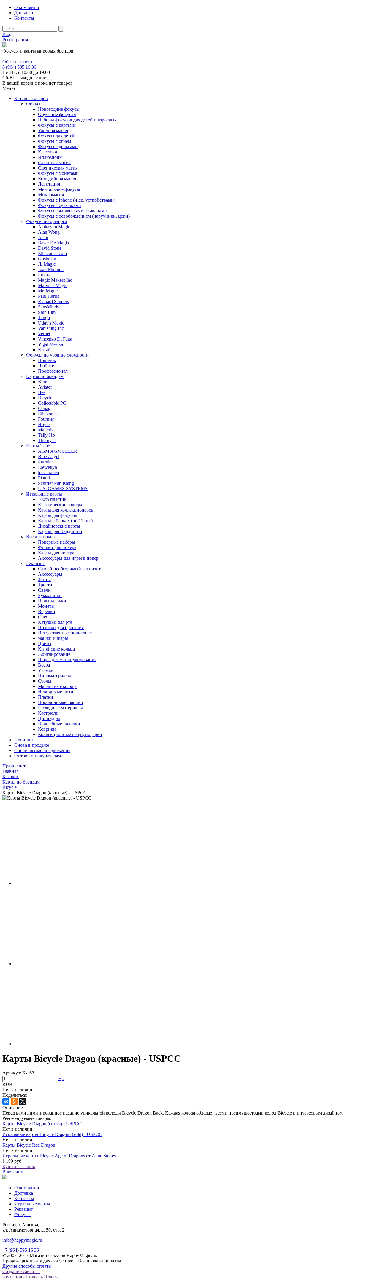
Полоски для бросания (61, 627)
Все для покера (41, 536)
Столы (44, 680)
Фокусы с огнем (54, 141)
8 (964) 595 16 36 (19, 56)
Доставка (23, 12)
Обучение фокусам (57, 114)
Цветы (44, 643)
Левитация (49, 183)
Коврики (47, 729)
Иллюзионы (50, 157)
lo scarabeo (48, 472)
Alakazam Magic (54, 226)
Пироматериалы (54, 675)
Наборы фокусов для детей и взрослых (77, 119)
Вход (7, 34)
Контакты (24, 17)
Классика (47, 151)
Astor (43, 237)
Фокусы (34, 103)
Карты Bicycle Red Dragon (28, 1145)
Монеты (46, 606)
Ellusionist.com (52, 253)
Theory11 (47, 440)
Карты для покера (56, 552)
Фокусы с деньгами (58, 146)
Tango (44, 317)
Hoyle (44, 424)
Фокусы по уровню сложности (57, 354)
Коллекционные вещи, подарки (70, 734)
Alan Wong (49, 232)
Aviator (45, 387)
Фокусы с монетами (58, 173)
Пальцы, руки (52, 600)
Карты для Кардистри (60, 531)
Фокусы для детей (56, 135)
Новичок (47, 360)
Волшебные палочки (59, 723)
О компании (26, 7)
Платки (45, 696)
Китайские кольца (56, 648)
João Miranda (51, 269)
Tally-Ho (46, 435)
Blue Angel (48, 456)
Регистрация (15, 39)
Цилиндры (49, 718)
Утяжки (46, 670)
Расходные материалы (60, 707)
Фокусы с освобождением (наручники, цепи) (84, 216)
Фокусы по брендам (46, 221)
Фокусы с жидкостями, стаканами (72, 210)
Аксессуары (50, 574)
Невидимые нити (55, 691)
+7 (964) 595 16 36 (20, 1250)
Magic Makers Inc (55, 280)
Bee (41, 392)
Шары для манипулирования (67, 659)
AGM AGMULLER (57, 451)
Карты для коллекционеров (66, 509)
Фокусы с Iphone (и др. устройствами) (76, 199)
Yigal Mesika (50, 344)
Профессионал (53, 370)
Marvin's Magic (52, 285)
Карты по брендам (45, 376)
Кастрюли (48, 713)
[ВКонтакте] (6, 1101)
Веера (44, 664)
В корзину (12, 1171)
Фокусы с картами (56, 125)
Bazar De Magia (53, 242)
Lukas (44, 274)
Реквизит (35, 563)
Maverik (46, 429)
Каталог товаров (31, 98)
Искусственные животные (65, 632)
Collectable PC (52, 403)
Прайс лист (14, 765)
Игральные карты (44, 493)
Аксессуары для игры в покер (68, 558)
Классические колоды (60, 504)
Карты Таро (38, 445)
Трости (45, 584)
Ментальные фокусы (59, 189)
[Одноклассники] (14, 1101)
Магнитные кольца (57, 686)
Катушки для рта (55, 622)
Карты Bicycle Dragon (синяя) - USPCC (41, 1123)
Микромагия (51, 194)
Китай (44, 349)
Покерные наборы (56, 542)
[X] (22, 1101)
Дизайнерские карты (59, 525)
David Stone (49, 248)
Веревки (46, 611)
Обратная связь (17, 61)
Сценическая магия (57, 167)
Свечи (44, 590)
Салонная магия (54, 162)
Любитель (48, 365)
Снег (43, 616)
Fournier (46, 419)
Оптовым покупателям (37, 755)
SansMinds (48, 306)
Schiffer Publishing (56, 483)
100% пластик (52, 499)
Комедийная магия (57, 178)
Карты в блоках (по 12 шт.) (65, 520)
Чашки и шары (53, 638)
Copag (44, 408)
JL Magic (47, 264)
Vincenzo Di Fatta (55, 338)
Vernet (44, 333)
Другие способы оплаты (27, 1266)
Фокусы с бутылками (59, 205)
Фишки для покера (57, 547)
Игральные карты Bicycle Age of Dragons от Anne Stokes (59, 1155)
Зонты (44, 579)
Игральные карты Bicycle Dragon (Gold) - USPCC (52, 1134)
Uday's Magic (51, 322)
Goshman (47, 258)
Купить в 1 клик (18, 1166)
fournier (45, 461)
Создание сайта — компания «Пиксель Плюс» (30, 1274)
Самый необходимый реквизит (69, 568)
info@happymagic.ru (22, 1240)
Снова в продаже (31, 745)
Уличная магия (53, 130)
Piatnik (44, 477)
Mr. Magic (48, 290)
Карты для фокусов (57, 515)
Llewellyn (47, 467)
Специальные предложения (42, 750)
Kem (42, 381)
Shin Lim (47, 312)
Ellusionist (48, 413)
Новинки (23, 739)
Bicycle (45, 397)
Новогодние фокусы (59, 109)
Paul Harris (48, 296)
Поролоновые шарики (60, 702)
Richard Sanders (53, 301)
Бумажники (50, 595)
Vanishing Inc (51, 328)
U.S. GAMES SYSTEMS (63, 488)
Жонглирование (54, 654)
